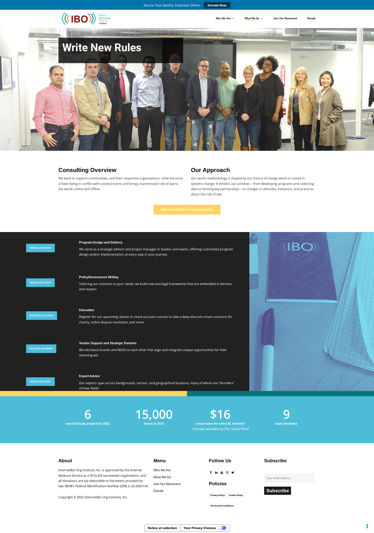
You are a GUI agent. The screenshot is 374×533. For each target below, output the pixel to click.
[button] (187, 209)
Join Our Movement (166, 484)
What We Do (162, 477)
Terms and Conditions (222, 505)
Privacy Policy (217, 495)
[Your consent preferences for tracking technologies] (367, 526)
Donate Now (217, 5)
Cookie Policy (236, 495)
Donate (158, 490)
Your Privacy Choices (199, 528)
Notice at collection (162, 528)
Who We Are (162, 470)
